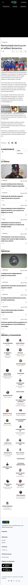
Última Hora (6, 6)
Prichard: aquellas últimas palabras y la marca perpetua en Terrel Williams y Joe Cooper (14, 324)
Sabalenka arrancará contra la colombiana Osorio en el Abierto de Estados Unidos (12, 224)
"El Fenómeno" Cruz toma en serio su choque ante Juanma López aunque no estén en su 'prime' (13, 239)
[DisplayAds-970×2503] (14, 109)
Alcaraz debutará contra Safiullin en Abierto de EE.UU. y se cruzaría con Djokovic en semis (13, 210)
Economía (23, 6)
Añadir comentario (20, 151)
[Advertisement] (14, 23)
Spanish (4, 540)
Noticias (15, 6)
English (3, 542)
